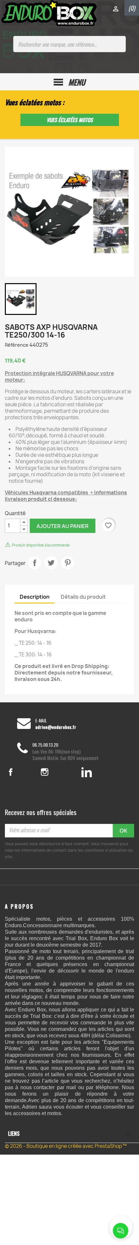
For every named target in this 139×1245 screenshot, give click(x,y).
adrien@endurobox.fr (55, 727)
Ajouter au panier (63, 526)
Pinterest (67, 562)
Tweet (51, 562)
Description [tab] (34, 596)
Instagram (53, 772)
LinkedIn (86, 772)
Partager (34, 562)
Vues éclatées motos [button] (70, 120)
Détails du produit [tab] (83, 596)
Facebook (18, 772)
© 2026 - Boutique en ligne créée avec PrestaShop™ (66, 1146)
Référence (16, 345)
